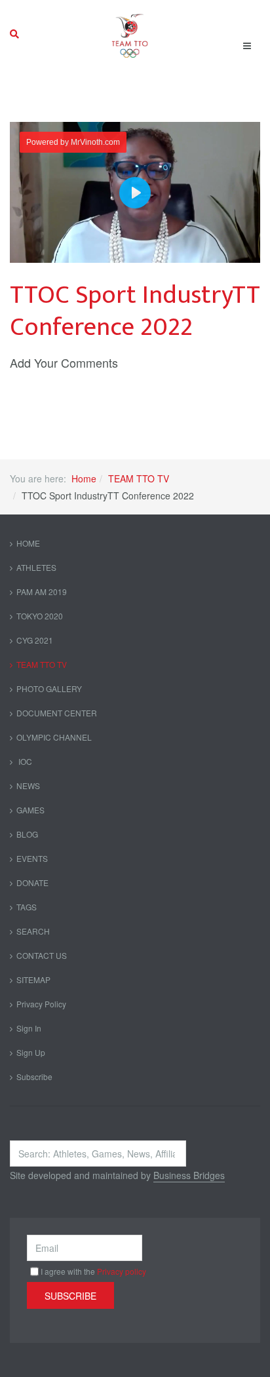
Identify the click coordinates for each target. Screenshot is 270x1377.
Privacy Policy (41, 1003)
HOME (28, 543)
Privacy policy (121, 1271)
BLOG (27, 834)
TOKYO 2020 (39, 615)
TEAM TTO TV (138, 478)
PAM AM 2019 (41, 591)
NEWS (28, 785)
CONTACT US (41, 955)
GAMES (30, 809)
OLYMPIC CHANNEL (54, 737)
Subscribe (34, 1076)
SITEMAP (33, 979)
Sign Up (30, 1052)
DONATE (32, 882)
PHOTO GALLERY (49, 688)
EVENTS (32, 858)
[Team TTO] (130, 34)
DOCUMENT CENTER (56, 712)
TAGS (26, 906)
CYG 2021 (34, 640)
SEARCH (33, 931)
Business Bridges (189, 1175)
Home (83, 478)
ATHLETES (36, 567)
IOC (24, 761)
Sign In (28, 1028)
